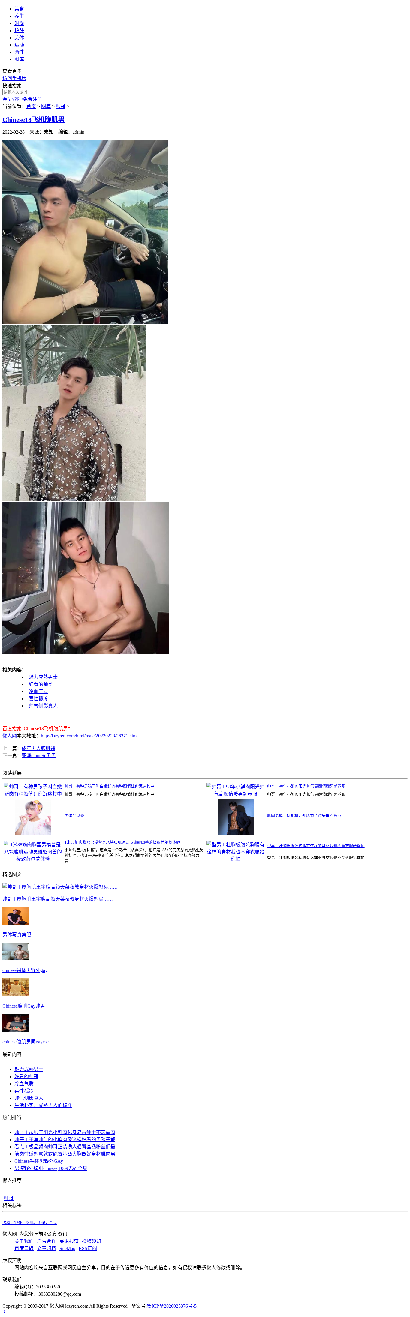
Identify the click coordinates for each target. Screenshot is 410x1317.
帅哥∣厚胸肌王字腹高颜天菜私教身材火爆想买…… (57, 899)
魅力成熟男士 (43, 677)
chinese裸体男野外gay (24, 970)
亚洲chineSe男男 (39, 755)
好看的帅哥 (41, 684)
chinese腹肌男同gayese (25, 1041)
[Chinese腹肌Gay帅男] (15, 994)
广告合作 (46, 1241)
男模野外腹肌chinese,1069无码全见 (50, 1168)
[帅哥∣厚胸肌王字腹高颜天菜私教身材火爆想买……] (60, 887)
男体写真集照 (16, 934)
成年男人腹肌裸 (38, 748)
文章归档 (46, 1248)
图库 (46, 106)
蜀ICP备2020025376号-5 (172, 1306)
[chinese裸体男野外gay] (15, 958)
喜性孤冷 (38, 698)
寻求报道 (69, 1241)
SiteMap (67, 1248)
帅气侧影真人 (43, 705)
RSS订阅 (88, 1248)
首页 (31, 106)
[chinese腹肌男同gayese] (15, 1030)
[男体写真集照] (15, 923)
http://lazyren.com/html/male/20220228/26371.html (89, 735)
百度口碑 (24, 1248)
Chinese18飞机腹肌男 (33, 119)
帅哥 (60, 106)
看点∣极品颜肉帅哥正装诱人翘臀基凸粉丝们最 (64, 1146)
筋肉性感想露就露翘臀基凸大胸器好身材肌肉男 (64, 1153)
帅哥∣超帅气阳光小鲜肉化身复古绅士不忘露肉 (64, 1132)
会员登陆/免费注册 (22, 99)
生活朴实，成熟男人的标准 (43, 1105)
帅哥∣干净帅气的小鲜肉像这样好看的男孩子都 (64, 1139)
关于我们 (24, 1241)
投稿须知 (91, 1241)
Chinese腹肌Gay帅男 (23, 1006)
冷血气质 (38, 691)
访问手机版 (14, 78)
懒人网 (9, 735)
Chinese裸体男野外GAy (38, 1161)
